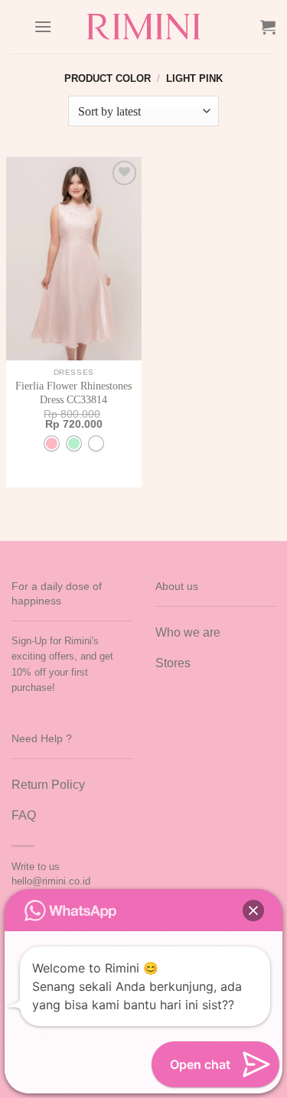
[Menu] (43, 26)
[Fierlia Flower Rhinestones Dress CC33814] (74, 258)
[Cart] (268, 27)
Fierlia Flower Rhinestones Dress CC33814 (73, 393)
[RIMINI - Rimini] (143, 26)
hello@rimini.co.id (50, 881)
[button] (253, 910)
